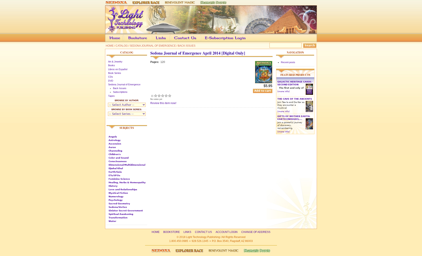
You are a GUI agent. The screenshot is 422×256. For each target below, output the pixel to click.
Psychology (116, 200)
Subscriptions (120, 92)
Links (169, 41)
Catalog (122, 45)
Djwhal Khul (116, 168)
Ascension (115, 144)
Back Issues (186, 45)
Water (112, 221)
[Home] (211, 31)
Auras (112, 147)
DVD (110, 80)
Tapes (111, 96)
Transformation (118, 217)
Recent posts (288, 62)
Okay (159, 95)
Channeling (115, 151)
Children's (115, 154)
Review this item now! (163, 103)
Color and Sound (119, 158)
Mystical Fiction (118, 193)
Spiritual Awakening (121, 214)
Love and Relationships (123, 189)
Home (110, 45)
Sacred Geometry (119, 203)
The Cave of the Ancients (294, 99)
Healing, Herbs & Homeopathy (127, 182)
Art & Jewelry (115, 61)
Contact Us (192, 41)
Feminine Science (119, 179)
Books (111, 65)
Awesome (169, 95)
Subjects (127, 128)
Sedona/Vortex (118, 207)
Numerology (116, 196)
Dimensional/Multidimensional (127, 165)
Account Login (224, 41)
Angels (113, 136)
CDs (110, 76)
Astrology (115, 140)
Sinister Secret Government (126, 210)
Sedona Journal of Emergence (153, 45)
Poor (155, 95)
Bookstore (145, 41)
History (113, 186)
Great (166, 95)
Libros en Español (117, 69)
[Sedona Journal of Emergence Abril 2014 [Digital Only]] (263, 82)
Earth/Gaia (115, 172)
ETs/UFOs (114, 175)
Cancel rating (152, 95)
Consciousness (118, 161)
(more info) (283, 91)
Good (162, 95)
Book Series (114, 73)
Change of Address (275, 41)
